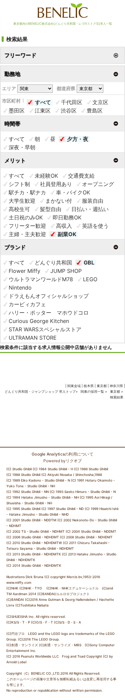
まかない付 (58, 200)
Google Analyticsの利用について (62, 454)
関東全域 (74, 386)
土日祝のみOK (26, 217)
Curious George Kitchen (39, 321)
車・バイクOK (73, 192)
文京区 (100, 102)
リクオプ (74, 460)
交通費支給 (81, 175)
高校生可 (19, 209)
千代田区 (71, 102)
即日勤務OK (67, 217)
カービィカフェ (27, 304)
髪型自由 (50, 209)
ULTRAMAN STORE (33, 337)
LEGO (90, 279)
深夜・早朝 (22, 147)
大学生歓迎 (22, 200)
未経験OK (46, 175)
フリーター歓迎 (27, 225)
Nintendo (20, 287)
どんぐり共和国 (53, 262)
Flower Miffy (24, 271)
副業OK (67, 234)
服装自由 (92, 200)
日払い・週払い (90, 209)
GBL (89, 262)
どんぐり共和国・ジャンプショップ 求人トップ (40, 391)
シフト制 (19, 184)
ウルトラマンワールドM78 (41, 279)
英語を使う (95, 225)
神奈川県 (116, 386)
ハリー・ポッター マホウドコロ (49, 312)
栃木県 (89, 386)
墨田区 (17, 110)
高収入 (64, 225)
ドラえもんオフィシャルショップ (49, 296)
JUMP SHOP (66, 271)
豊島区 (95, 110)
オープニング (98, 184)
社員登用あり (56, 184)
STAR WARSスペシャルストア (45, 329)
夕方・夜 (77, 139)
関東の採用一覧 (93, 391)
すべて (43, 102)
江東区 (43, 110)
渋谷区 (69, 110)
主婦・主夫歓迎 (27, 234)
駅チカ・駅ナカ (27, 192)
